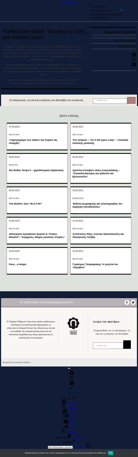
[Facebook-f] (127, 302)
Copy (79, 447)
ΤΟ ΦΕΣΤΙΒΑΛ (97, 7)
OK (110, 453)
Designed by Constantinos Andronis (16, 362)
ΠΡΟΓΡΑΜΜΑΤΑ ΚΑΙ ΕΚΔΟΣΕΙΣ (106, 14)
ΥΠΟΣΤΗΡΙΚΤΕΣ (98, 18)
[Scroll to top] (69, 368)
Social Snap (77, 437)
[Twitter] (134, 61)
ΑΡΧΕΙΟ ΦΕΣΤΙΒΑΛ (100, 10)
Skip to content (69, 2)
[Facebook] (134, 56)
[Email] (134, 66)
